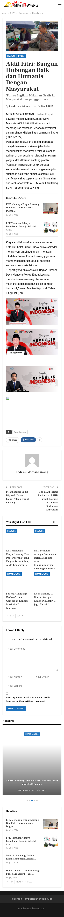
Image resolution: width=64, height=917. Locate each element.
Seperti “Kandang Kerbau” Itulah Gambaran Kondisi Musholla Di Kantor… (32, 782)
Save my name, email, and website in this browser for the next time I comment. (28, 699)
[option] (32, 762)
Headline (11, 56)
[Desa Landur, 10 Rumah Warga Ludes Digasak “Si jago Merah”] (46, 580)
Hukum (21, 56)
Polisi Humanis (20, 432)
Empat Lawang (13, 574)
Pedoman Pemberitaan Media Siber (32, 898)
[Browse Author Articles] (32, 460)
